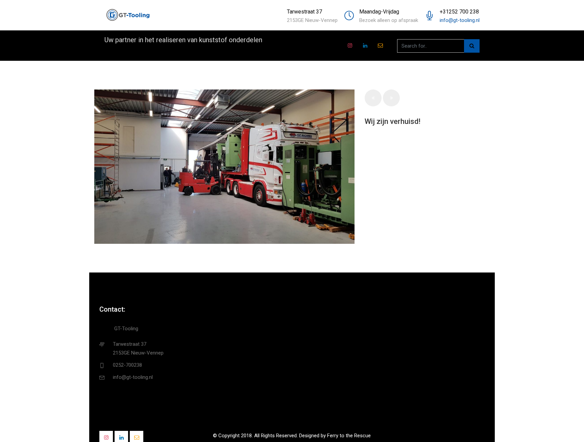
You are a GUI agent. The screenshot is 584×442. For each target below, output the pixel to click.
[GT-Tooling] (128, 15)
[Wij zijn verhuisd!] (224, 166)
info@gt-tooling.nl (460, 20)
